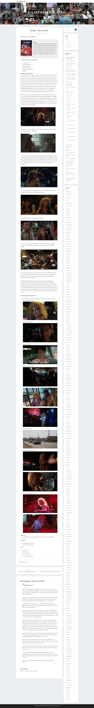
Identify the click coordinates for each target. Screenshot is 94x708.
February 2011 (68, 558)
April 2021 (68, 292)
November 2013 (69, 479)
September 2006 (69, 685)
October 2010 (68, 567)
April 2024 (68, 215)
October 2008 (68, 625)
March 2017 (68, 402)
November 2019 (69, 332)
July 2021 (67, 284)
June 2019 (68, 344)
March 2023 (68, 236)
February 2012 (68, 529)
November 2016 (69, 409)
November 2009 (69, 594)
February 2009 (68, 615)
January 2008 (68, 646)
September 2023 (69, 229)
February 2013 (68, 500)
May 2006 (67, 694)
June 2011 (68, 548)
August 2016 (68, 416)
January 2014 (68, 474)
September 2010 (69, 570)
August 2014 (68, 457)
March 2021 (68, 294)
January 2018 (68, 380)
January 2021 (68, 299)
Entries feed (68, 41)
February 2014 (68, 471)
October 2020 (68, 306)
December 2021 (69, 272)
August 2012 (68, 514)
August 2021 (68, 282)
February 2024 (68, 217)
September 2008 (69, 627)
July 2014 (67, 459)
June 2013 (68, 490)
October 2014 (68, 455)
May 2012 (67, 522)
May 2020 (67, 318)
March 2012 (68, 526)
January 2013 (68, 502)
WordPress (49, 705)
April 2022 (68, 263)
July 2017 (67, 395)
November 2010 (69, 565)
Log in (67, 39)
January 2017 (68, 407)
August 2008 (68, 629)
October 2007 (68, 653)
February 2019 (68, 354)
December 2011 (69, 534)
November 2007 (69, 651)
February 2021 (68, 296)
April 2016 (68, 421)
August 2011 (68, 543)
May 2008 (67, 637)
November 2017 (69, 385)
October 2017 (68, 387)
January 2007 (68, 675)
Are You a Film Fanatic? (70, 61)
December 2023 (69, 222)
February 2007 (68, 673)
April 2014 (68, 467)
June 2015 (68, 440)
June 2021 (68, 287)
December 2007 (69, 649)
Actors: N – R (69, 99)
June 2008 (68, 634)
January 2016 (68, 428)
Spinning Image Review (27, 555)
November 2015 (69, 433)
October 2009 (68, 596)
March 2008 (68, 641)
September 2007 (69, 656)
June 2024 (68, 210)
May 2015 (67, 443)
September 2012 (69, 512)
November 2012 (69, 507)
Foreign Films (69, 116)
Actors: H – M (69, 97)
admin (40, 33)
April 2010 (68, 582)
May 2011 (67, 550)
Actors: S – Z (69, 102)
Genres (68, 118)
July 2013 (67, 488)
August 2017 (68, 392)
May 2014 (67, 464)
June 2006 (68, 692)
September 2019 (69, 337)
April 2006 (68, 697)
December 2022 (69, 244)
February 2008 (68, 644)
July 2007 (67, 661)
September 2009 (69, 598)
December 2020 (69, 301)
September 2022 (69, 251)
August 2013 (68, 486)
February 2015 (68, 447)
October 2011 (68, 538)
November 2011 (69, 536)
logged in (27, 671)
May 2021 (67, 289)
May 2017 (67, 397)
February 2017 (68, 404)
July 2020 (67, 313)
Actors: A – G (69, 94)
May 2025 (67, 200)
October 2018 (68, 363)
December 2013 (69, 476)
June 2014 (68, 462)
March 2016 (68, 423)
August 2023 (68, 232)
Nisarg (57, 705)
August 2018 (68, 368)
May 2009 (67, 608)
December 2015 (69, 431)
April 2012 (68, 524)
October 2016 (68, 411)
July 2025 (67, 196)
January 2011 (68, 560)
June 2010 (68, 577)
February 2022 (68, 268)
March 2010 (68, 584)
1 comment (46, 33)
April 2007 (68, 668)
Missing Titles (68, 149)
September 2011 (69, 541)
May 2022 (67, 260)
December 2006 (69, 677)
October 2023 (68, 227)
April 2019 (68, 349)
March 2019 (68, 351)
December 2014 (69, 452)
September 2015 (69, 438)
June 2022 (68, 258)
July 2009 (67, 603)
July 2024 (67, 208)
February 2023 (68, 239)
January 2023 (68, 241)
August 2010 (68, 572)
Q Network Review (27, 553)
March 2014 (68, 469)
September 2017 (69, 390)
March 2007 (68, 670)
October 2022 (68, 248)
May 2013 (67, 493)
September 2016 (69, 414)
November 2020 (69, 304)
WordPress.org (68, 46)
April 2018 (68, 373)
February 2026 (68, 191)
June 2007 (68, 663)
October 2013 (68, 481)
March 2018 (68, 375)
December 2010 (69, 562)
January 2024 (68, 220)
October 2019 (68, 335)
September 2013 (69, 483)
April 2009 (68, 610)
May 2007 (67, 665)
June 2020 (68, 316)
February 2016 (68, 426)
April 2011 (68, 553)
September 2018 (69, 366)
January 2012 (68, 531)
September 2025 (69, 193)
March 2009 (68, 613)
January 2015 (68, 450)
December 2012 (69, 505)
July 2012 (67, 517)
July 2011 (67, 546)
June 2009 (68, 606)
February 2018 (68, 378)
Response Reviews (25, 562)
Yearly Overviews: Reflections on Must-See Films (70, 174)
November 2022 (69, 246)
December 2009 (69, 591)
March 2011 (68, 555)
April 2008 (68, 639)
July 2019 (67, 342)
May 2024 (67, 212)
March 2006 (68, 699)
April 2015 (68, 445)
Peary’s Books (70, 158)
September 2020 (69, 308)
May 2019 (67, 347)
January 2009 (68, 618)
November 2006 (69, 680)
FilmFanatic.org (21, 1)
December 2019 (69, 330)
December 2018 (69, 359)
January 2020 (68, 328)
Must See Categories (69, 152)
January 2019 (68, 356)
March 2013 (68, 498)
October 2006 (68, 682)
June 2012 (68, 519)
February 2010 (68, 586)
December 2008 (69, 620)
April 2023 (68, 234)
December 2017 (69, 383)
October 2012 (68, 510)
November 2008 (69, 622)
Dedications (68, 81)
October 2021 (68, 277)
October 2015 (68, 435)
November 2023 (69, 224)
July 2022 (67, 256)
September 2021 (69, 280)
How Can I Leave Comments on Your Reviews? (69, 146)
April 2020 (68, 320)
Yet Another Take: (70, 179)
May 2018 (67, 371)
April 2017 (68, 399)
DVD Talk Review (26, 552)
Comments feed (69, 44)
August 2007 (68, 658)
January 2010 (68, 589)
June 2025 (68, 198)
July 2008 (67, 632)
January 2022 (68, 270)
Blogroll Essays (69, 67)
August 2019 (68, 339)
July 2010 (67, 574)
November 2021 (69, 275)
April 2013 (68, 495)
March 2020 (68, 323)
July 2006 (67, 689)
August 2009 (68, 601)
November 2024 (69, 205)
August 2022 (68, 253)
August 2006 (68, 687)
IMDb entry (25, 550)
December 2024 (69, 203)
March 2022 (68, 265)
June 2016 (68, 419)
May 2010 (67, 579)
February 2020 (68, 325)
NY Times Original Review (28, 556)
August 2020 (68, 311)
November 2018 (69, 361)
